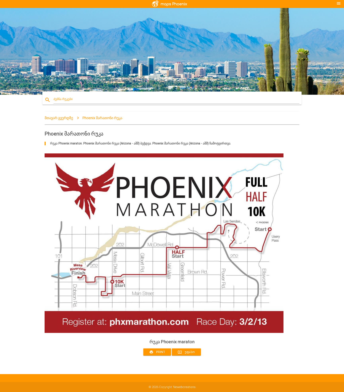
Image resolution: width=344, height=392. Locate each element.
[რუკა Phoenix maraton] (164, 332)
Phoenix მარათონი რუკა (102, 118)
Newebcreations (184, 387)
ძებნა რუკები (63, 99)
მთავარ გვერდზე (59, 118)
